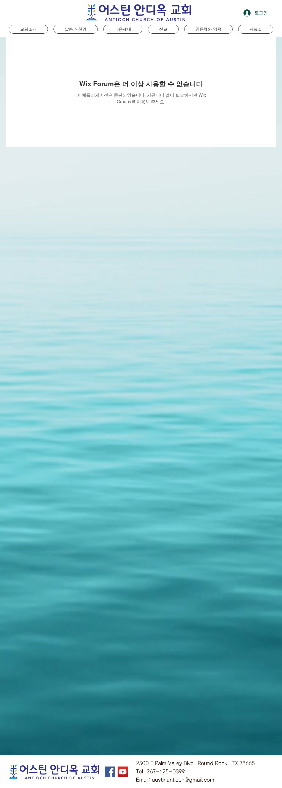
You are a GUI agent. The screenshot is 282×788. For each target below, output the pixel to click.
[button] (122, 29)
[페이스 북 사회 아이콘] (110, 772)
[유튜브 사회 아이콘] (123, 772)
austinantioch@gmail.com (183, 780)
